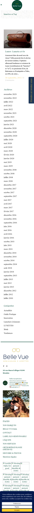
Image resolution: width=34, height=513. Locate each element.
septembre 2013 (10, 275)
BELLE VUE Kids (10, 429)
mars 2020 (8, 151)
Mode (6, 329)
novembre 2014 (10, 257)
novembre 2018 (10, 170)
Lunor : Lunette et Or (15, 51)
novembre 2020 (10, 132)
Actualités (8, 310)
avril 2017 (8, 204)
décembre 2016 (10, 215)
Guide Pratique (10, 314)
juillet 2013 (8, 279)
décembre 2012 (10, 291)
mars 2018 (8, 181)
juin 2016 (8, 226)
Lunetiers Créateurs (12, 322)
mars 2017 (8, 208)
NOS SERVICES (9, 444)
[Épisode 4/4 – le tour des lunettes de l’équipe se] (16, 407)
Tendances (8, 333)
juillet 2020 (8, 140)
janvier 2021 (9, 124)
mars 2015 (8, 249)
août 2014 (8, 268)
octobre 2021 (9, 117)
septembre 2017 (10, 196)
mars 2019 (8, 166)
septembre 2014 (10, 264)
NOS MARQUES (9, 425)
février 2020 (9, 155)
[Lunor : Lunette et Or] (18, 38)
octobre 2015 (9, 241)
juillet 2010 (8, 298)
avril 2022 (8, 106)
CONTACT (7, 433)
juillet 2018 (8, 177)
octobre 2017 (9, 192)
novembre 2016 (10, 219)
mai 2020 (8, 143)
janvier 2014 (9, 272)
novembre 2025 (10, 94)
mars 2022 (8, 109)
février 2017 (9, 211)
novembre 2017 (10, 189)
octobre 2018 (9, 174)
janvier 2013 (9, 287)
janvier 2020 (9, 158)
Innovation (8, 318)
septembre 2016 (10, 223)
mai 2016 (8, 230)
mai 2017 (7, 200)
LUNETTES (8, 326)
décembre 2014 (10, 253)
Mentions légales (10, 457)
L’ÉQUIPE (7, 440)
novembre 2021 (10, 113)
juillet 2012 (8, 294)
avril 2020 (8, 147)
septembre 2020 (10, 136)
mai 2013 (8, 283)
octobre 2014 (9, 260)
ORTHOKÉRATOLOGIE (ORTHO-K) (12, 448)
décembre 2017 (10, 185)
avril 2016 (8, 234)
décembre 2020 (10, 128)
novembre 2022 (10, 98)
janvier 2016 (9, 238)
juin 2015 (7, 245)
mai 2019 (8, 162)
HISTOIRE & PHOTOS (12, 453)
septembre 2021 (10, 121)
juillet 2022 (8, 102)
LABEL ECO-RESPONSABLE (15, 436)
